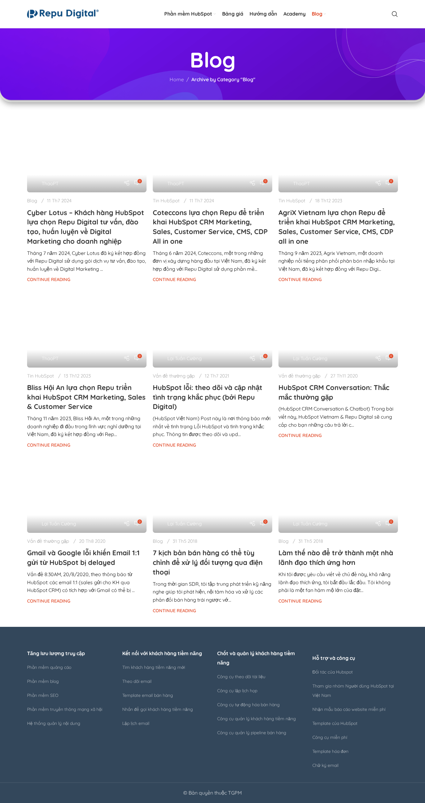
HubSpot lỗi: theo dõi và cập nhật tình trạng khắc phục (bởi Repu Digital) (207, 397)
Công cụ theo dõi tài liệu (241, 676)
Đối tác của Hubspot (332, 672)
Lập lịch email (135, 723)
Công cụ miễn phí (329, 737)
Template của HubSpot (334, 723)
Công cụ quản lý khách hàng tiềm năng (256, 718)
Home (177, 79)
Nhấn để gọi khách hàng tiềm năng (157, 709)
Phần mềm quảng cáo (49, 667)
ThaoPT (50, 183)
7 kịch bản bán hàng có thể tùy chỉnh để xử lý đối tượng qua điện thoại (208, 562)
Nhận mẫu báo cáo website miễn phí (348, 709)
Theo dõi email (137, 681)
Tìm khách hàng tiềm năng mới (153, 667)
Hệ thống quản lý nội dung (53, 723)
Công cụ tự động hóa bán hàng (248, 704)
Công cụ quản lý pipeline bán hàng (251, 732)
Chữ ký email (325, 765)
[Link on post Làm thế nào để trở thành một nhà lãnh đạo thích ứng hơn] (338, 494)
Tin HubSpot (166, 201)
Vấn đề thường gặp (174, 376)
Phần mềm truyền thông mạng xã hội (64, 709)
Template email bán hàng (147, 695)
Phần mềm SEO (42, 695)
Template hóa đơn (330, 751)
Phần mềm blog (43, 681)
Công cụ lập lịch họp (237, 690)
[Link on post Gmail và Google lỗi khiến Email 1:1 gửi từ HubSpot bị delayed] (87, 494)
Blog (32, 201)
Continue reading (48, 279)
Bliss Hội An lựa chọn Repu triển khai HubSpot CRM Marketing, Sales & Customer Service (86, 397)
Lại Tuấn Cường (184, 358)
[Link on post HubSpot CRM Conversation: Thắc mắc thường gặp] (338, 329)
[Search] (395, 14)
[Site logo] (63, 13)
